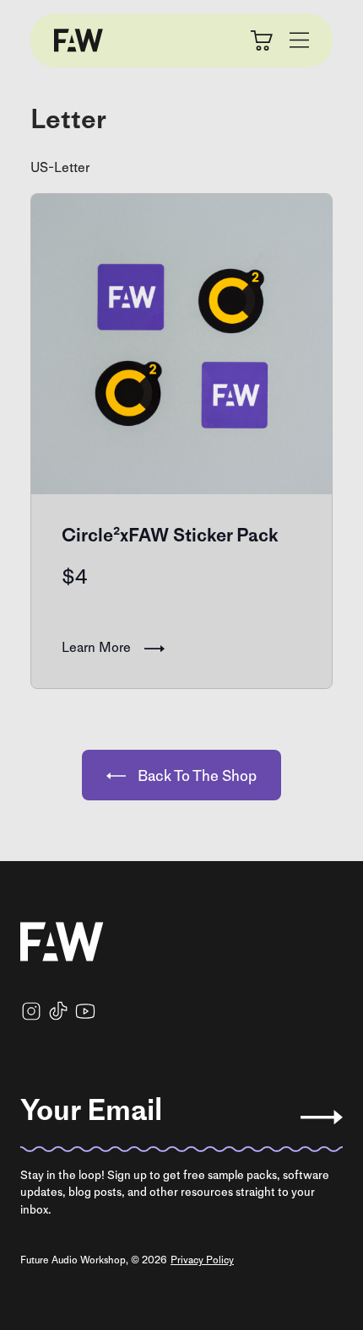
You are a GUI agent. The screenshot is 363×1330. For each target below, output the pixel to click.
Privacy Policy (202, 1260)
